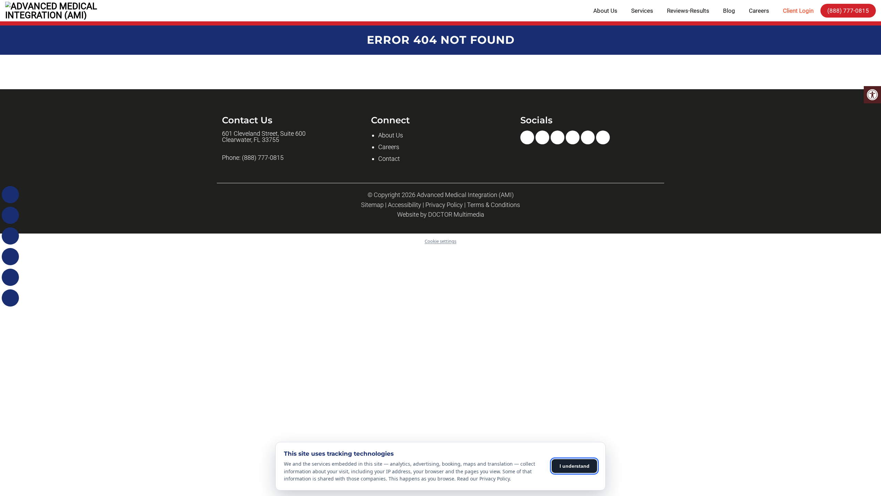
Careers (759, 10)
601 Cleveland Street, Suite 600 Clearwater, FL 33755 (264, 137)
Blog (729, 10)
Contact (389, 158)
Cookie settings (440, 241)
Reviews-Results (688, 10)
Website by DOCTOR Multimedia (440, 214)
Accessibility (404, 205)
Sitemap (372, 205)
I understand (575, 466)
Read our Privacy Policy (483, 478)
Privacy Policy (444, 205)
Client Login (798, 10)
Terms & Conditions (493, 205)
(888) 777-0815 (848, 10)
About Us (605, 10)
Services (642, 10)
